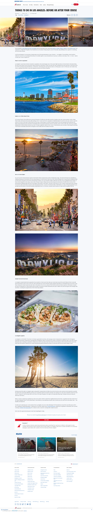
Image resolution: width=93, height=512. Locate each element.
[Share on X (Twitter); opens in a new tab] (74, 15)
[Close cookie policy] (91, 509)
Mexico (61, 48)
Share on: (68, 15)
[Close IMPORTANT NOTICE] (77, 1)
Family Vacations (41, 439)
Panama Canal (72, 48)
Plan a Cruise (25, 4)
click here (25, 510)
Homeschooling (49, 439)
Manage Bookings (50, 4)
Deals (41, 4)
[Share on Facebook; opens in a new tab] (72, 15)
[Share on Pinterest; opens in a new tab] (77, 15)
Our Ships (31, 4)
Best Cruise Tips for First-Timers (26, 449)
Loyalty (44, 4)
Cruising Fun (26, 15)
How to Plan (20, 15)
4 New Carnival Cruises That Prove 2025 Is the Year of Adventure (65, 448)
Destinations (36, 4)
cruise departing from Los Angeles (29, 48)
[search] (72, 4)
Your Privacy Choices (57, 485)
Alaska (65, 48)
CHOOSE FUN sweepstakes (25, 407)
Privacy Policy (15, 510)
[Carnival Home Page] (18, 4)
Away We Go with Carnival (41, 414)
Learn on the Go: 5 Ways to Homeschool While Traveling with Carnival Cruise (46, 448)
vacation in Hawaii (56, 48)
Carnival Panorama (51, 406)
